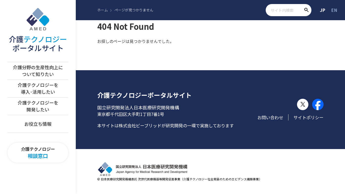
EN (334, 10)
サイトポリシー (308, 117)
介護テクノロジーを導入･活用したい (38, 88)
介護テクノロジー (38, 153)
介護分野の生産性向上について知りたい (38, 70)
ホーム (102, 9)
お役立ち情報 (38, 123)
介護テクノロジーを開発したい (38, 106)
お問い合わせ (270, 117)
